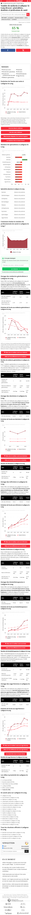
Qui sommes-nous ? (8, 894)
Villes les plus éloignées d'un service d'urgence (15, 136)
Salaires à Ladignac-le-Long (9, 809)
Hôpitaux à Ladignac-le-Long (9, 799)
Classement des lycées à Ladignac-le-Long (12, 803)
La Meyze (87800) (6, 786)
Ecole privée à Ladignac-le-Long (10, 816)
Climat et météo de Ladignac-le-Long (11, 807)
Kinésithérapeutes (21, 74)
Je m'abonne (14, 269)
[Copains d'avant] (8, 910)
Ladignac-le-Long (6, 795)
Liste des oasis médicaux (15, 132)
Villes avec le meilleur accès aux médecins (16, 352)
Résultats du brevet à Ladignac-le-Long (12, 836)
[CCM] (8, 904)
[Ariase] (8, 913)
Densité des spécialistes (9, 71)
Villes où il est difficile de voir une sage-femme (15, 749)
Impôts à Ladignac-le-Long (8, 813)
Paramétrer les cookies (18, 896)
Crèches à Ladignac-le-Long (9, 815)
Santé (4, 846)
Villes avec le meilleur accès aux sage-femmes (16, 745)
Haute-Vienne (20, 3)
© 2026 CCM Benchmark (23, 897)
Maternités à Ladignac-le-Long (10, 818)
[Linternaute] (8, 907)
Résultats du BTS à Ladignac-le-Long (11, 838)
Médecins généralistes (8, 77)
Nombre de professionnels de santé (9, 74)
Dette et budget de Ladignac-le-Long (11, 811)
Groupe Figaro (14, 897)
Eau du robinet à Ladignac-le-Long (11, 822)
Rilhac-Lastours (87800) (8, 787)
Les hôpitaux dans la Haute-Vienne (15, 140)
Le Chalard (10, 17)
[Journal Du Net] (22, 904)
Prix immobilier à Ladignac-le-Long (11, 820)
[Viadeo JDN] (22, 910)
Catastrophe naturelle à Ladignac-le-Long (12, 801)
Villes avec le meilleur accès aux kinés (16, 643)
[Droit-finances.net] (22, 907)
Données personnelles (7, 896)
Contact (14, 894)
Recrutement (24, 894)
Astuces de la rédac (8, 848)
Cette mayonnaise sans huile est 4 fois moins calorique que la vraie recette (14, 875)
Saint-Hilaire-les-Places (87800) (10, 784)
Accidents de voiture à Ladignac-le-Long (12, 805)
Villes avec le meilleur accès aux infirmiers (16, 542)
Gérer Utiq (26, 896)
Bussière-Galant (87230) (8, 782)
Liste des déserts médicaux (16, 128)
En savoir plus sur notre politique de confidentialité (12, 272)
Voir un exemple (25, 846)
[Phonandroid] (22, 913)
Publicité (19, 894)
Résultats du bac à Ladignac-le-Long (11, 834)
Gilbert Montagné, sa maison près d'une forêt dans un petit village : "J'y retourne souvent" (14, 863)
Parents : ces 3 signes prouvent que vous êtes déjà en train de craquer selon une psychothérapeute (15, 880)
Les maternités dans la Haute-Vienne (15, 754)
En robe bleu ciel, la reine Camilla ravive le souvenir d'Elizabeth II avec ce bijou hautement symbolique (14, 869)
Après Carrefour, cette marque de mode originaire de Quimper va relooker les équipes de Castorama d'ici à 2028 (15, 886)
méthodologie (24, 39)
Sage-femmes (20, 75)
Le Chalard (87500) (7, 780)
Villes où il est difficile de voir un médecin (15, 356)
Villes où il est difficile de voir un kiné (15, 647)
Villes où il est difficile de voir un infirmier (15, 546)
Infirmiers (19, 71)
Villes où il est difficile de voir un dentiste (15, 460)
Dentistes (19, 69)
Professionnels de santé (10, 3)
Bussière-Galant (19, 17)
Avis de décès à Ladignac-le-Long (10, 797)
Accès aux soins (7, 69)
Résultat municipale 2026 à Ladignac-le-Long (13, 832)
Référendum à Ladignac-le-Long (10, 824)
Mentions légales (6, 897)
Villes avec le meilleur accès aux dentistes (16, 456)
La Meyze (14, 19)
